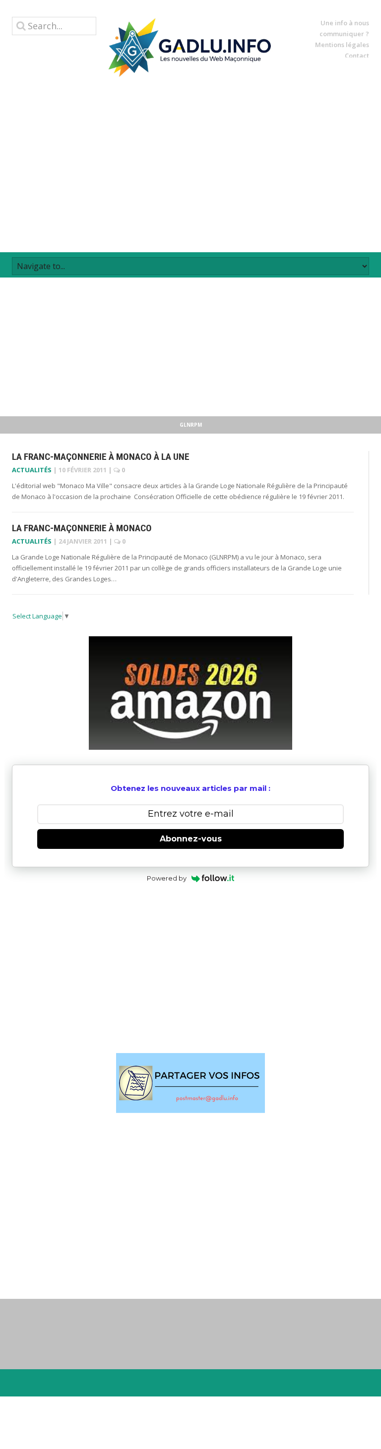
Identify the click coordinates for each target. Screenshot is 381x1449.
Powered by (167, 878)
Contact (357, 55)
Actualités (32, 469)
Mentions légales (342, 44)
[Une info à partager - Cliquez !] (190, 1083)
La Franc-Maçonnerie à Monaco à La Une (101, 456)
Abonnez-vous (191, 838)
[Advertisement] (190, 164)
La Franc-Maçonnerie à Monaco (82, 528)
